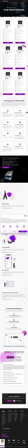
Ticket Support (9, 400)
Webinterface (22, 413)
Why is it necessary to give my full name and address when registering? (12, 383)
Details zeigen (24, 229)
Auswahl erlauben (14, 231)
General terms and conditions (22, 446)
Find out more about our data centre (6, 299)
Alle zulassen (22, 231)
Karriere (21, 419)
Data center (9, 418)
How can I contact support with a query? (8, 364)
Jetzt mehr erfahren (5, 167)
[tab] (10, 357)
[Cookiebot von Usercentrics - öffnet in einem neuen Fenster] (24, 215)
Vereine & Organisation (10, 413)
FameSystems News (10, 414)
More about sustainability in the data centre (7, 252)
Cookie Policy (22, 414)
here (22, 353)
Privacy (18, 446)
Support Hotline (16, 413)
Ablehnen (5, 231)
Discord (21, 418)
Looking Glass (16, 414)
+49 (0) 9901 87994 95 (18, 400)
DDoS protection (10, 419)
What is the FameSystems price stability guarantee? (10, 381)
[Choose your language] (23, 1)
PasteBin (15, 419)
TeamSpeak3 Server (4, 420)
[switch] (11, 226)
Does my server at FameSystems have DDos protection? (10, 377)
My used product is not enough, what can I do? (9, 379)
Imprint (15, 446)
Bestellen (8, 42)
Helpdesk (15, 418)
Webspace (3, 421)
